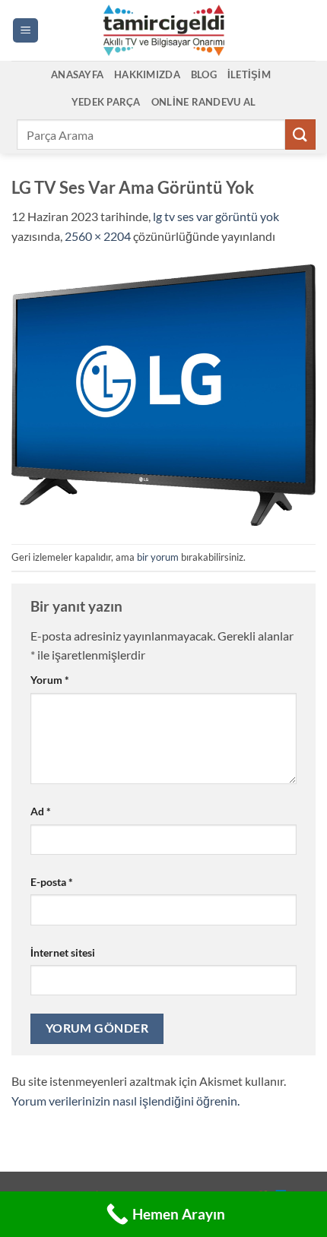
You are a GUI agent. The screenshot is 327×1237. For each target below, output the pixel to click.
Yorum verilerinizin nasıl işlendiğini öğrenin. (125, 1100)
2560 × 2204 (98, 236)
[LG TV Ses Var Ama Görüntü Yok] (163, 393)
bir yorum (158, 557)
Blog (204, 74)
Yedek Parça (106, 102)
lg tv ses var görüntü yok (216, 216)
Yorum (49, 679)
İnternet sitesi (62, 952)
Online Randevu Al (203, 102)
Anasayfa (77, 74)
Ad (40, 811)
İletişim (249, 74)
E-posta (51, 881)
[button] (25, 30)
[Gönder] (300, 134)
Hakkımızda (147, 74)
